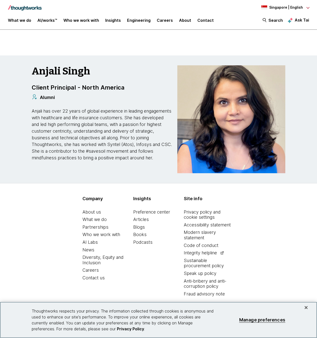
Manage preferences (262, 319)
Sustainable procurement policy (204, 263)
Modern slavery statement (200, 235)
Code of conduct (201, 245)
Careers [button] (165, 20)
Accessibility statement (207, 224)
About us (91, 212)
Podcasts (143, 242)
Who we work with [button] (81, 20)
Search (275, 20)
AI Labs (90, 242)
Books (140, 234)
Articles (141, 219)
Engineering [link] (139, 20)
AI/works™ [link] (47, 20)
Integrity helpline (200, 252)
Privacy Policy (130, 328)
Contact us (93, 277)
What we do (94, 219)
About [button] (185, 20)
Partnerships (95, 227)
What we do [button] (19, 20)
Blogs (139, 227)
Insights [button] (113, 20)
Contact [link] (205, 20)
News (88, 249)
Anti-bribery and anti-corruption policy (205, 283)
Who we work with (101, 234)
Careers (90, 270)
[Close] (306, 307)
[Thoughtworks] (25, 5)
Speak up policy (200, 273)
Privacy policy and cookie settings (202, 214)
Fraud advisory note (204, 293)
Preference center (151, 212)
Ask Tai (302, 20)
